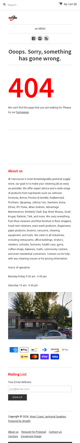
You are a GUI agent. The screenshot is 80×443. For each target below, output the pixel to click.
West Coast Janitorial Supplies (48, 416)
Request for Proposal (33, 431)
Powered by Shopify (19, 421)
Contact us (55, 431)
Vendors (13, 436)
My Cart (70, 4)
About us (13, 431)
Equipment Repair (31, 436)
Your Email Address (19, 382)
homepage (22, 112)
